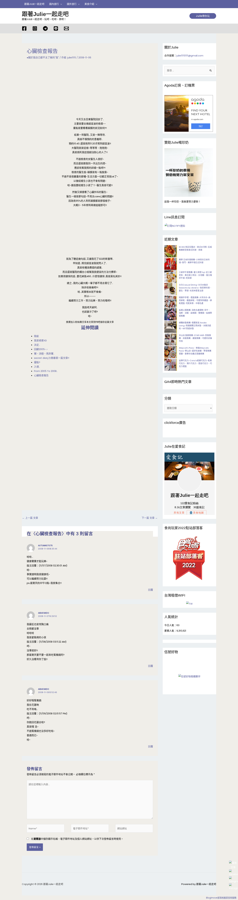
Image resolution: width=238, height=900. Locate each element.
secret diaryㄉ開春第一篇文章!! (51, 358)
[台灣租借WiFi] (189, 603)
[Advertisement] (90, 88)
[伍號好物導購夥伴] (189, 676)
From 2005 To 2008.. (45, 371)
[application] (60, 4)
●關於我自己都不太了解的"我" (43, 57)
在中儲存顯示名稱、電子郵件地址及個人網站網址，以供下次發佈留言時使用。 (77, 838)
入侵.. (37, 366)
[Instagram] (34, 28)
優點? (37, 362)
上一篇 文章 (30, 518)
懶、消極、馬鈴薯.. (44, 353)
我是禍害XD (40, 340)
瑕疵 (36, 336)
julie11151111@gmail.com (189, 55)
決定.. (37, 345)
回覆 (150, 589)
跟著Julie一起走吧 (45, 14)
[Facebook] (24, 28)
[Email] (66, 28)
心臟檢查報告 (41, 375)
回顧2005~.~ (41, 349)
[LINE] (55, 28)
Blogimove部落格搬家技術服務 (221, 897)
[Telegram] (45, 28)
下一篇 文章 (150, 518)
